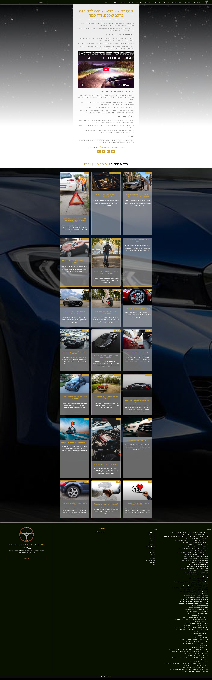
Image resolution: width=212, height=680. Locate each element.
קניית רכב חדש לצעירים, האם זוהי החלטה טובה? (195, 586)
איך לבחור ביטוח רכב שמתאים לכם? (137, 352)
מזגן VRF (168, 679)
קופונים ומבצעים (209, 679)
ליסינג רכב (152, 548)
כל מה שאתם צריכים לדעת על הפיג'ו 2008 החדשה (194, 600)
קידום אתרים (139, 679)
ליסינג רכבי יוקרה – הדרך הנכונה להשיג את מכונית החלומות (106, 357)
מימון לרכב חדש (134, 679)
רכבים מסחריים (164, 679)
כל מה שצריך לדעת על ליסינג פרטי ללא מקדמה (74, 261)
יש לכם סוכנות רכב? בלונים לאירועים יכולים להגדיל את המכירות (192, 629)
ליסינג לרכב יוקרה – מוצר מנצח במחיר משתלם (106, 397)
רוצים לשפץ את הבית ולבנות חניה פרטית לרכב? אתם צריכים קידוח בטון (190, 657)
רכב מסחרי (152, 536)
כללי (154, 550)
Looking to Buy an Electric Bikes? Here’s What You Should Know (189, 651)
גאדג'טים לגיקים (162, 679)
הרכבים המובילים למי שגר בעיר (200, 605)
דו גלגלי (131, 2)
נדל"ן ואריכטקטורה (142, 679)
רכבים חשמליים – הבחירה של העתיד (198, 615)
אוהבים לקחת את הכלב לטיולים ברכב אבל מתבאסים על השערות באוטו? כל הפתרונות (186, 663)
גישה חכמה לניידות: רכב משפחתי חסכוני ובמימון (137, 401)
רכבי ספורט (139, 2)
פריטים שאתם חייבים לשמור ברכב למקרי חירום (74, 504)
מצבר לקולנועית (204, 576)
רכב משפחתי (187, 2)
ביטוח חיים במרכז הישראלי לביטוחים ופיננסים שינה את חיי (137, 504)
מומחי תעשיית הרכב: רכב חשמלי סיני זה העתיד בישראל (74, 397)
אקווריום (180, 679)
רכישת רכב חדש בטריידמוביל (200, 580)
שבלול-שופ (152, 679)
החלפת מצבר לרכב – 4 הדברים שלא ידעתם (197, 641)
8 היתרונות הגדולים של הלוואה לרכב (198, 578)
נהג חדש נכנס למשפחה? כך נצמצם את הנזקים (196, 625)
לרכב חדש (196, 679)
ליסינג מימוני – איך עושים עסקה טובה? (106, 504)
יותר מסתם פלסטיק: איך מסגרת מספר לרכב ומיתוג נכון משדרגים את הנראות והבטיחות (74, 220)
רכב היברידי (157, 2)
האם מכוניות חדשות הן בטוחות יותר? (199, 621)
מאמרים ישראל (189, 679)
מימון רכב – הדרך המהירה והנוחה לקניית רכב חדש (195, 671)
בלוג (106, 2)
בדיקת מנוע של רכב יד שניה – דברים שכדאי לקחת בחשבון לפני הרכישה (190, 588)
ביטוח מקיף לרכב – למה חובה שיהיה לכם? (197, 647)
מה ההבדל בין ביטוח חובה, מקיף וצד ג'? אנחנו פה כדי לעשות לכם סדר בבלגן (188, 649)
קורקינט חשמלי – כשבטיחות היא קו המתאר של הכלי (106, 312)
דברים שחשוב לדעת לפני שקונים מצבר (106, 464)
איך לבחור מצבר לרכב (202, 659)
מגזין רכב (207, 679)
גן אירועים (173, 679)
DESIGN (106, 676)
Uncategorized (150, 560)
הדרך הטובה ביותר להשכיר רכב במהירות (197, 611)
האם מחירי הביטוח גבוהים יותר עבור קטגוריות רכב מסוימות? (193, 604)
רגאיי (176, 679)
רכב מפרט (190, 679)
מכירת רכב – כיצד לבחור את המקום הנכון (197, 655)
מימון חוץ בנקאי (136, 679)
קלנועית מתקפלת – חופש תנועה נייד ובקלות (137, 240)
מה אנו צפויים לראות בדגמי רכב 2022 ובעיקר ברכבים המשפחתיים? (191, 619)
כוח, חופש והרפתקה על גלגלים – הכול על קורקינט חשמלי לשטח (106, 272)
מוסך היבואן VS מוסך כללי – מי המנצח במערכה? (195, 643)
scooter (152, 562)
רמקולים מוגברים (146, 679)
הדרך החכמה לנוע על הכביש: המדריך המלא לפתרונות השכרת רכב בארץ (137, 195)
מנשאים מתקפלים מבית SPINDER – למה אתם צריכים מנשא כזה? (191, 627)
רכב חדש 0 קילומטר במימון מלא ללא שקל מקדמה (195, 667)
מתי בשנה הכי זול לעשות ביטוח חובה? (198, 607)
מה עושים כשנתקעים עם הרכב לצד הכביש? (197, 598)
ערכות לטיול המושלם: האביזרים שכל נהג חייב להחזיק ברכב (106, 195)
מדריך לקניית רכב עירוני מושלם (200, 631)
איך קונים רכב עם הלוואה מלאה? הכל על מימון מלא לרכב (193, 639)
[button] (26, 558)
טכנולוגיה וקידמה (195, 679)
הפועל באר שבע (211, 679)
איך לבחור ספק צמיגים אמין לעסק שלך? (137, 309)
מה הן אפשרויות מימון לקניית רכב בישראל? (197, 574)
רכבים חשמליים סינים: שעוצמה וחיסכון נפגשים (74, 353)
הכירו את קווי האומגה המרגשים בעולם (198, 584)
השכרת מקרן (147, 679)
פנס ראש (101, 38)
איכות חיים (205, 679)
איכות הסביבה (184, 679)
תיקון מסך (156, 679)
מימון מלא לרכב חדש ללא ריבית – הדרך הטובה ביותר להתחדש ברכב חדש (189, 669)
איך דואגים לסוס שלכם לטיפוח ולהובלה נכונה (196, 623)
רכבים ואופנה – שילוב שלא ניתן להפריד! (198, 661)
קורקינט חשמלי (151, 544)
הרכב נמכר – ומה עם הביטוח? (200, 635)
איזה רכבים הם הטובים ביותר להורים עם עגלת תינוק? (194, 617)
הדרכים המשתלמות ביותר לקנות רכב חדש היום (196, 590)
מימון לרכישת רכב (176, 2)
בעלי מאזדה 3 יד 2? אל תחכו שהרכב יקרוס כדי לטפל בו (74, 312)
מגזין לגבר (158, 679)
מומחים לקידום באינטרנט (150, 679)
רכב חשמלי (166, 2)
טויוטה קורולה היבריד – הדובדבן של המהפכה (196, 609)
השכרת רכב (114, 2)
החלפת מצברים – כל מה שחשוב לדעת (198, 613)
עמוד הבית (197, 2)
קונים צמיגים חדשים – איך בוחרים (199, 633)
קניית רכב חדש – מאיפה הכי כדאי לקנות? (74, 443)
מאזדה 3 (153, 679)
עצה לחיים (177, 679)
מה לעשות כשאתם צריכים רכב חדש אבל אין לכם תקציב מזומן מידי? (191, 582)
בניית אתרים (143, 679)
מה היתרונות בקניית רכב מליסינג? (137, 440)
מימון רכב (179, 679)
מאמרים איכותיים (204, 679)
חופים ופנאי (167, 679)
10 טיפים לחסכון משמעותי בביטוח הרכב (198, 594)
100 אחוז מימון (132, 679)
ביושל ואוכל (201, 679)
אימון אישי (165, 679)
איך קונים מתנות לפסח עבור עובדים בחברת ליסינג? (195, 665)
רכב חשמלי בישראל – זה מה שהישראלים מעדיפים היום (194, 592)
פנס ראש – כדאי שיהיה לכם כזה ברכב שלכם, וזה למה (194, 602)
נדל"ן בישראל (159, 679)
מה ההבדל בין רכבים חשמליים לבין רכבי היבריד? (196, 596)
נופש (174, 679)
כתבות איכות (198, 679)
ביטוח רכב (122, 2)
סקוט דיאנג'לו (155, 679)
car (154, 564)
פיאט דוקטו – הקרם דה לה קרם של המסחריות (196, 653)
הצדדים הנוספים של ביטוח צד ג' (199, 645)
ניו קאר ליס (170, 679)
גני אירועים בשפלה (193, 679)
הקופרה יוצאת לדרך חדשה (201, 637)
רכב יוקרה (147, 2)
